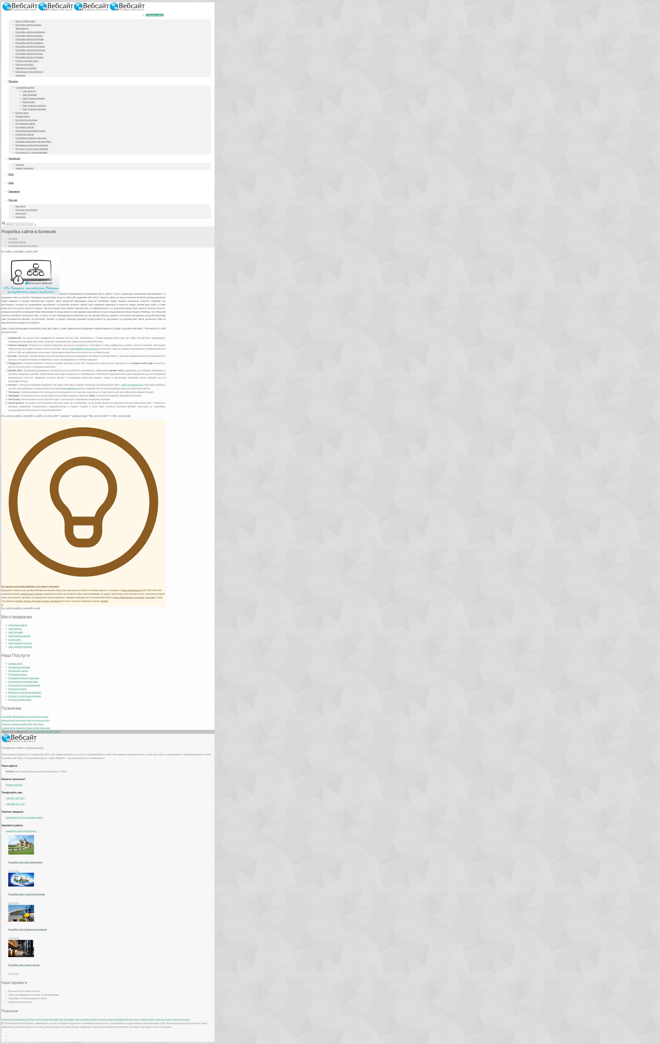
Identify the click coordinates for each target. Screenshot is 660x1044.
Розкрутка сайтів (17, 689)
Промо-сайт (14, 639)
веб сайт (15, 720)
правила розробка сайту (22, 724)
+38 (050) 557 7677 (15, 804)
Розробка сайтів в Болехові (23, 245)
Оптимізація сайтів (18, 671)
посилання (6, 724)
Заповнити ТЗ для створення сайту (24, 817)
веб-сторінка (30, 717)
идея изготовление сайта (38, 720)
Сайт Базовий (15, 632)
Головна (12, 238)
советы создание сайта (144, 1019)
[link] (35, 224)
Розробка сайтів (17, 242)
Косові (45, 601)
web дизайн (6, 717)
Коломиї (36, 601)
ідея (48, 728)
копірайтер (71, 388)
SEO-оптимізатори (132, 385)
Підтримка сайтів (17, 674)
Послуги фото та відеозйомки (24, 685)
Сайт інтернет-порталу (20, 643)
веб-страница (42, 717)
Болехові (139, 597)
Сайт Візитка (15, 628)
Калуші (27, 601)
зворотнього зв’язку (32, 594)
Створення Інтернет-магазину (23, 678)
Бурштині (150, 597)
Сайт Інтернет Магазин (20, 647)
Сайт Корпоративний (19, 636)
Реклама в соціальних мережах (24, 692)
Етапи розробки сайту (19, 699)
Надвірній (55, 601)
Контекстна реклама (19, 667)
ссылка (43, 728)
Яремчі (104, 601)
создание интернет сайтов (27, 728)
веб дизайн (6, 720)
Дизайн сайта (15, 663)
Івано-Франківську (131, 590)
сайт (35, 724)
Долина (19, 601)
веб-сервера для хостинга (84, 348)
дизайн (23, 720)
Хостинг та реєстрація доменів (24, 696)
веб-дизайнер (19, 717)
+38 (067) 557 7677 (15, 798)
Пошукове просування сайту (23, 681)
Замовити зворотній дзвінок (21, 831)
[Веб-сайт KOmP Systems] (73, 10)
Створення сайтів (17, 625)
